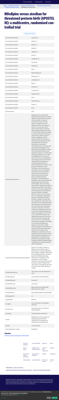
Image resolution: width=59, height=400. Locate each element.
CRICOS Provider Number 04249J (41, 370)
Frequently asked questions (26, 355)
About (51, 343)
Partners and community (45, 349)
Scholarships (26, 360)
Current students (27, 1)
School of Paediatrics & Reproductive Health (28, 5)
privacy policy (21, 394)
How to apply (25, 348)
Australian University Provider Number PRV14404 (19, 370)
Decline (49, 397)
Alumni (44, 354)
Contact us (48, 1)
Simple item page (29, 33)
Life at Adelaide (36, 343)
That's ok (54, 397)
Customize (4, 397)
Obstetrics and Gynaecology (44, 5)
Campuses (52, 354)
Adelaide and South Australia (36, 348)
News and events (44, 360)
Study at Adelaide (25, 344)
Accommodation (36, 360)
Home (5, 5)
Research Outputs (14, 5)
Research (44, 343)
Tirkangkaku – (14, 367)
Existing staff (38, 1)
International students (35, 354)
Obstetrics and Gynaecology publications (12, 7)
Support (52, 348)
